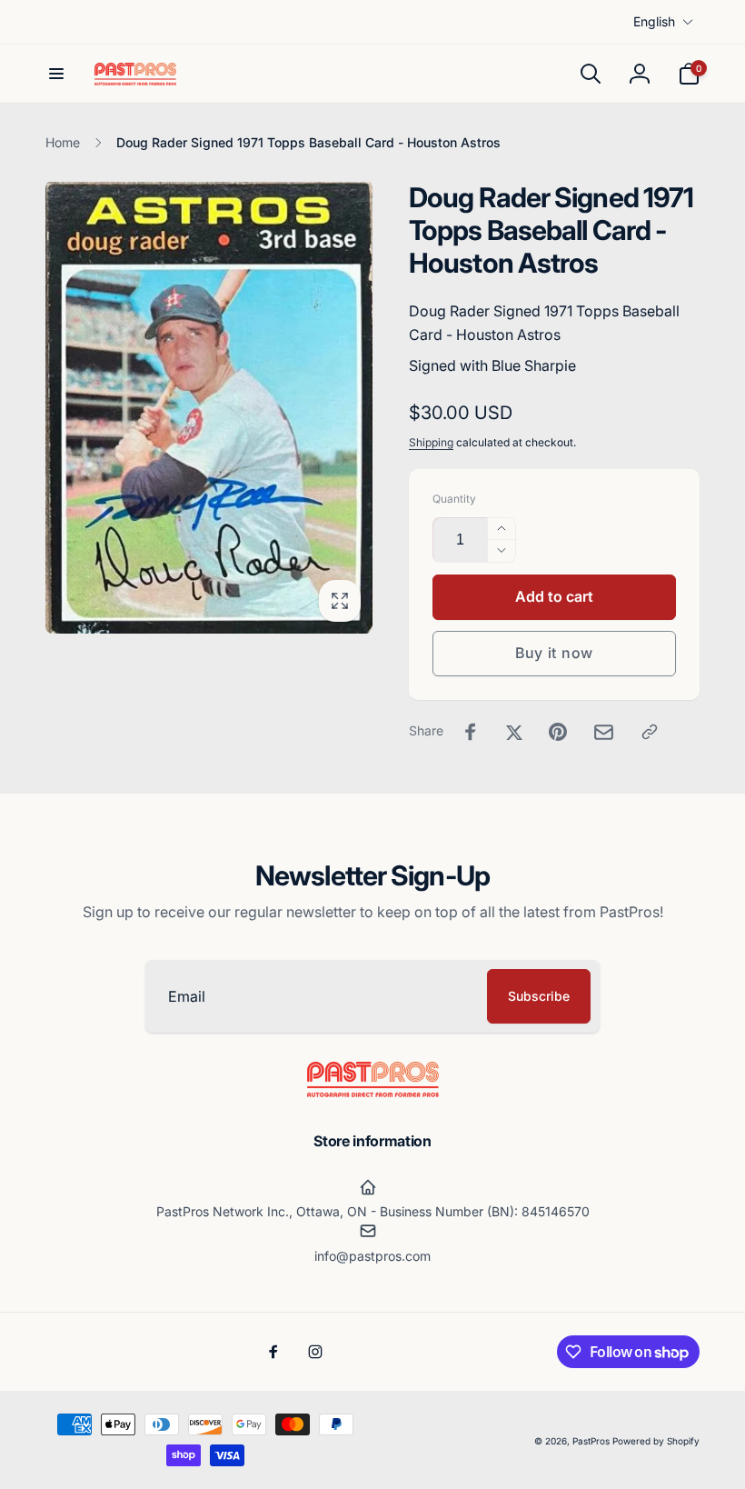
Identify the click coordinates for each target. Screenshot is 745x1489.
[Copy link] (650, 732)
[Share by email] (603, 732)
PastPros (591, 1440)
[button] (56, 74)
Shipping (431, 442)
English (654, 21)
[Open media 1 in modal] (208, 407)
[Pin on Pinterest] (558, 732)
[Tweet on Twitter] (514, 732)
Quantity (454, 499)
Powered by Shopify (656, 1440)
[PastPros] (373, 1092)
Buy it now (554, 653)
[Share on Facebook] (471, 732)
